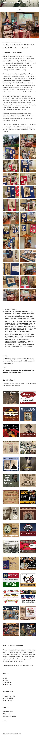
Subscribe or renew (9, 696)
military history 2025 (20, 339)
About (5, 678)
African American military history (18, 311)
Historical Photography (14, 336)
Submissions (7, 682)
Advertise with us (8, 698)
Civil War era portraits (14, 320)
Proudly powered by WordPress (12, 733)
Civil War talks (11, 331)
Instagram (21, 665)
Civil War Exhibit (21, 321)
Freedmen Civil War (26, 334)
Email (4, 720)
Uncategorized (11, 309)
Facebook (14, 665)
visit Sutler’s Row (30, 383)
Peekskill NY (22, 342)
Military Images (14, 2)
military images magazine (15, 341)
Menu (20, 9)
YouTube (30, 665)
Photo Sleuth (7, 685)
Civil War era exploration (24, 318)
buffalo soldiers (18, 316)
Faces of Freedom (12, 334)
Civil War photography (21, 323)
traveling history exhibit (25, 344)
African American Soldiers (15, 313)
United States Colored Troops (16, 346)
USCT (31, 346)
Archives (5, 680)
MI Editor (17, 42)
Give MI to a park (8, 700)
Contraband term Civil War (22, 333)
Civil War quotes (20, 326)
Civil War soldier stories (23, 329)
